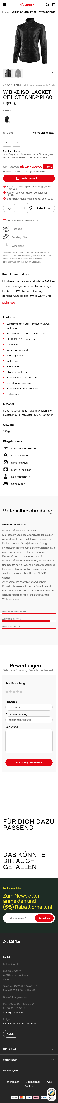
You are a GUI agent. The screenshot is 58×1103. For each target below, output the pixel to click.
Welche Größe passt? (43, 132)
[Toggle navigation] (4, 4)
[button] (5, 73)
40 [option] (7, 142)
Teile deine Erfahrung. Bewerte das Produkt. (39, 85)
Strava (20, 1023)
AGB (49, 1082)
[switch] (51, 1098)
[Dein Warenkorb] (53, 4)
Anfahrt (11, 1034)
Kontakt (29, 1086)
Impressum (12, 1082)
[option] (7, 119)
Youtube (31, 1023)
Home (5, 12)
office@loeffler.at (13, 1012)
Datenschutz (33, 1082)
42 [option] (16, 142)
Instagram (9, 1023)
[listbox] (29, 119)
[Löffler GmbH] (27, 4)
